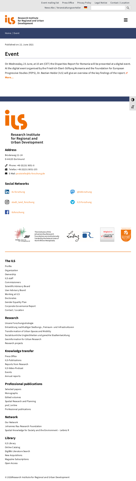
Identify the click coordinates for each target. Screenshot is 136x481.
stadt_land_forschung (23, 202)
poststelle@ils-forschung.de (30, 173)
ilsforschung (18, 212)
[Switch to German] (85, 8)
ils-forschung (18, 192)
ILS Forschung (84, 202)
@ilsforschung (84, 192)
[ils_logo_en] (24, 16)
